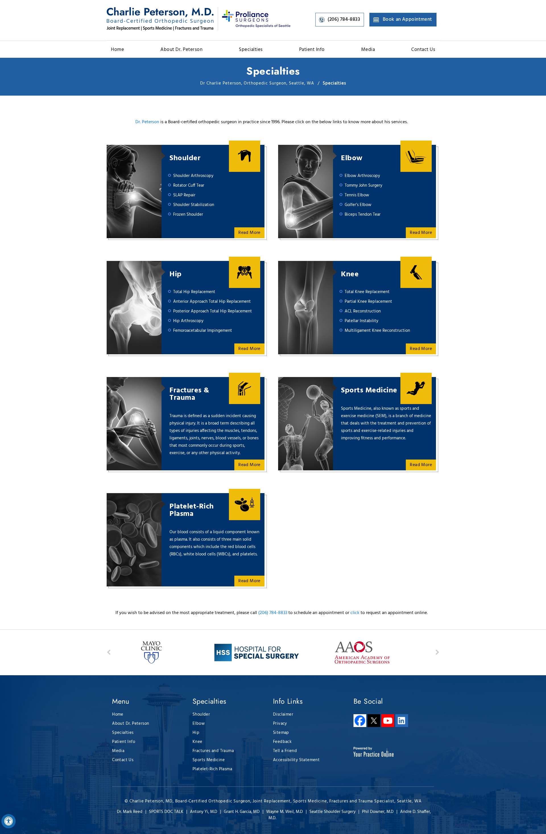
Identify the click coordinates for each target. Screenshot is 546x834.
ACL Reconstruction (363, 311)
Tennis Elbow (357, 195)
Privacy (280, 723)
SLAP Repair (184, 195)
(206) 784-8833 (344, 19)
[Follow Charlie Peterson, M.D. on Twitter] (373, 720)
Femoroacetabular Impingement (202, 330)
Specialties (251, 49)
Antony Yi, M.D (203, 811)
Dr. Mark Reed (129, 811)
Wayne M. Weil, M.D (284, 811)
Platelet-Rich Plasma (191, 510)
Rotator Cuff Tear (188, 185)
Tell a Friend (285, 751)
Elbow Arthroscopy (362, 175)
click (354, 613)
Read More (249, 232)
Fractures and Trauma (213, 751)
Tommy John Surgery (363, 185)
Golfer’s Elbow (358, 204)
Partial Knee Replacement (368, 301)
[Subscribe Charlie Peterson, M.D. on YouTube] (387, 720)
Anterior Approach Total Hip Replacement (212, 301)
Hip (175, 274)
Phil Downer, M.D (378, 811)
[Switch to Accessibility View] (8, 821)
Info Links (288, 701)
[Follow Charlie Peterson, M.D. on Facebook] (359, 720)
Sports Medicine (369, 390)
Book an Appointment (407, 19)
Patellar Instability (361, 321)
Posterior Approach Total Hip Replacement (212, 311)
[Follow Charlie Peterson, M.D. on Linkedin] (401, 720)
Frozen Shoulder (188, 214)
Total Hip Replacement (194, 292)
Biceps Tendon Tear (362, 214)
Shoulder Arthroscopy (193, 175)
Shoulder (184, 158)
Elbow (352, 158)
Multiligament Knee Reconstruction (377, 330)
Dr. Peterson (147, 122)
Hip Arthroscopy (188, 321)
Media (368, 49)
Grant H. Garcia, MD (242, 811)
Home (117, 49)
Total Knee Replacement (367, 292)
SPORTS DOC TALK (166, 811)
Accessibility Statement (296, 760)
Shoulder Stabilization (193, 204)
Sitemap (281, 733)
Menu (120, 701)
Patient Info (312, 49)
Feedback (282, 742)
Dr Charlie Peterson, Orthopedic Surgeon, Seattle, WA (258, 83)
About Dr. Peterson (181, 49)
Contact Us (423, 49)
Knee (350, 274)
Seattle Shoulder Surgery (332, 811)
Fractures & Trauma (189, 394)
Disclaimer (283, 714)
